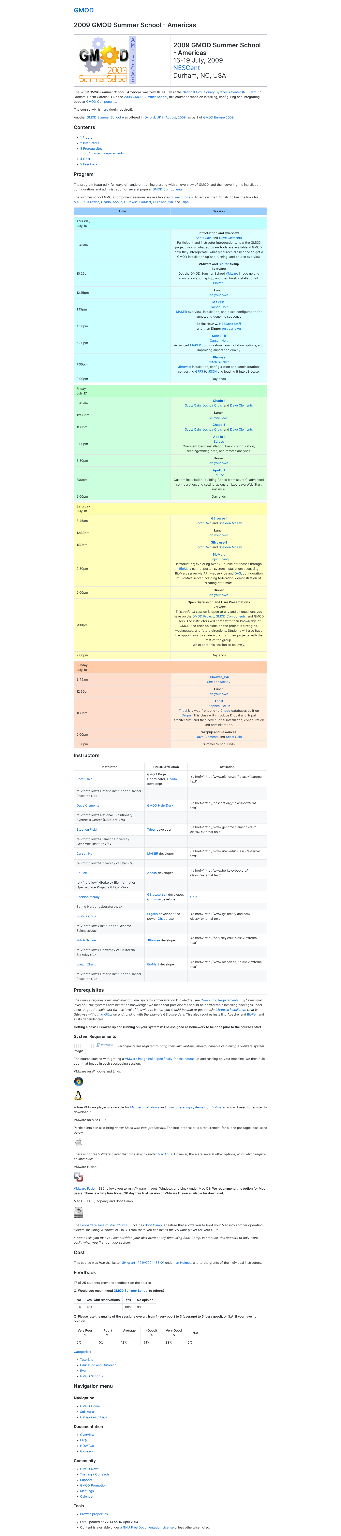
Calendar (87, 1496)
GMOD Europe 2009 (218, 117)
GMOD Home (90, 1406)
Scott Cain (204, 238)
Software (87, 1412)
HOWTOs (87, 1446)
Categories (82, 1352)
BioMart (145, 202)
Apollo (117, 202)
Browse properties (94, 1514)
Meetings (87, 1491)
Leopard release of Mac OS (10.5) (105, 1225)
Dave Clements (230, 238)
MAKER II (219, 336)
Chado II (219, 425)
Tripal (185, 202)
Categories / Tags (93, 1417)
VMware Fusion (85, 1188)
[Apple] (78, 1146)
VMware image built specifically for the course (160, 1059)
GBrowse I (219, 518)
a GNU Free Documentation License (147, 1527)
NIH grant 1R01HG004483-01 (142, 1263)
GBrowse (131, 202)
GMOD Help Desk (160, 805)
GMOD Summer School (104, 117)
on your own (218, 295)
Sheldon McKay (230, 523)
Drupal (187, 715)
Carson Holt (219, 307)
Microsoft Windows (144, 1107)
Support (86, 1480)
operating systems (189, 1107)
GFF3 (199, 371)
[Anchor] (97, 126)
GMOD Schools (91, 1376)
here (105, 109)
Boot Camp (153, 1225)
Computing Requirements (220, 1000)
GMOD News (89, 1469)
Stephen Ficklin (218, 706)
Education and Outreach (98, 1365)
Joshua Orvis (212, 405)
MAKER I (218, 302)
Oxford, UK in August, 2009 (165, 117)
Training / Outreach (94, 1474)
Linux (171, 1107)
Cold (193, 897)
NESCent (186, 68)
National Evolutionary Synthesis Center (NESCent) (220, 92)
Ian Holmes (183, 1263)
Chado (106, 202)
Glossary (86, 1451)
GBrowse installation (230, 1010)
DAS (238, 573)
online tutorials (182, 197)
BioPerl (224, 264)
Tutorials (86, 1360)
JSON (212, 371)
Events (85, 1371)
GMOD (84, 10)
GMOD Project (203, 616)
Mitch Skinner (219, 362)
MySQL (105, 1014)
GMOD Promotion (93, 1485)
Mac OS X (165, 1154)
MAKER (79, 202)
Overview (87, 1435)
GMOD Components (101, 102)
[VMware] (104, 1046)
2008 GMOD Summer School (145, 97)
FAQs (84, 1440)
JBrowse (92, 202)
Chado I (219, 401)
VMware (232, 273)
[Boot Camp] (78, 1217)
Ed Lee (219, 441)
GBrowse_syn (163, 202)
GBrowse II (219, 542)
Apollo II (219, 470)
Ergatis (152, 914)
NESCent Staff (230, 324)
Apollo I (219, 437)
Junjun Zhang (219, 559)
